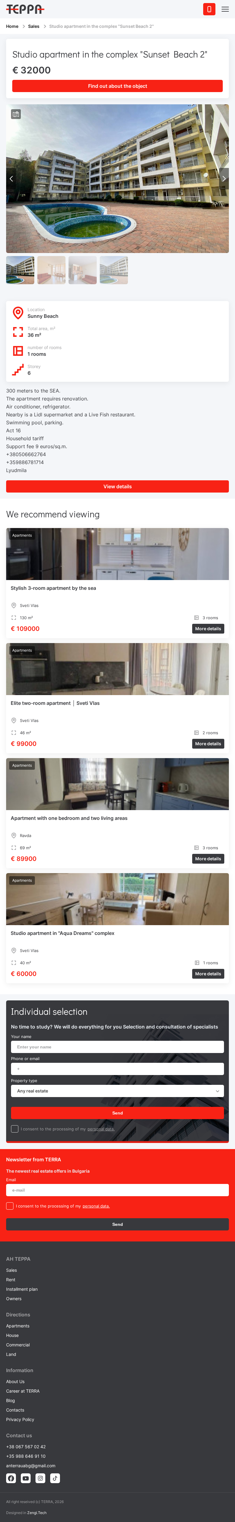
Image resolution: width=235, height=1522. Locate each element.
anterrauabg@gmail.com (30, 1465)
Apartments (17, 1325)
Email (11, 1179)
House (12, 1335)
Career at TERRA (22, 1391)
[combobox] (117, 1091)
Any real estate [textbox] (32, 1090)
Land (11, 1354)
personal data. (101, 1128)
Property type (24, 1080)
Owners (13, 1298)
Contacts (15, 1409)
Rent (10, 1279)
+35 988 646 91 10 (26, 1456)
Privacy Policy (20, 1419)
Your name (21, 1036)
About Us (15, 1381)
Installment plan (22, 1289)
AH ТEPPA (18, 1259)
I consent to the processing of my (53, 1128)
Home (12, 26)
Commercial (18, 1344)
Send (117, 1113)
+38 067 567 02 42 (26, 1446)
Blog (10, 1400)
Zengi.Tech (37, 1512)
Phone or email (25, 1058)
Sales (33, 26)
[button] (224, 178)
